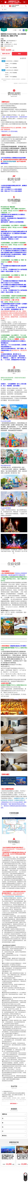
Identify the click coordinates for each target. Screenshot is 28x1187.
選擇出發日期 (6, 53)
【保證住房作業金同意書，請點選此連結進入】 (13, 896)
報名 (19, 53)
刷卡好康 (3, 47)
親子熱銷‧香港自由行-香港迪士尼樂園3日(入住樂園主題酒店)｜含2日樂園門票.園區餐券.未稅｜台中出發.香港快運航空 (8, 1156)
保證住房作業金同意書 (9, 161)
